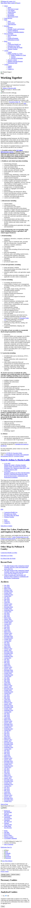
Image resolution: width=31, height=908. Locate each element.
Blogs (5, 41)
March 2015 (7, 775)
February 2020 (8, 685)
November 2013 (8, 799)
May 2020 (7, 681)
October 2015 (8, 764)
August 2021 (7, 658)
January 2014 (7, 796)
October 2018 (8, 708)
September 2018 (8, 710)
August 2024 (7, 611)
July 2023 (6, 625)
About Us (6, 521)
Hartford (6, 814)
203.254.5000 (8, 824)
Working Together (12, 49)
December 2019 (8, 688)
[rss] (6, 851)
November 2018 (8, 707)
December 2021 (8, 651)
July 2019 (6, 695)
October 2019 (8, 690)
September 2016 (8, 747)
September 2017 (8, 729)
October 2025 (8, 593)
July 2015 (6, 769)
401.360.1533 (8, 821)
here (25, 103)
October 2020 (8, 673)
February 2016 (8, 758)
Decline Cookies (15, 874)
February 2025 (8, 604)
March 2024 (7, 617)
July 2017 (6, 732)
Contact (6, 64)
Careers (6, 50)
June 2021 (7, 661)
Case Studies (11, 10)
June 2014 (7, 789)
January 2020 (7, 687)
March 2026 (7, 588)
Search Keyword (5, 806)
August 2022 (7, 641)
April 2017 (7, 736)
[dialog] (15, 870)
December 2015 (8, 761)
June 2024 (7, 614)
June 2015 (7, 770)
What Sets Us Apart (13, 9)
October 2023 (8, 622)
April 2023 (7, 630)
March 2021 (7, 665)
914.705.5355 (8, 827)
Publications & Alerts (13, 40)
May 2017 (7, 735)
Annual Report (12, 12)
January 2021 (7, 668)
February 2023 (8, 633)
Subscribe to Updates (6, 526)
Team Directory (12, 24)
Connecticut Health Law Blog (9, 552)
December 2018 (8, 705)
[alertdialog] (15, 893)
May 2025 (7, 601)
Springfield (7, 817)
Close (2, 906)
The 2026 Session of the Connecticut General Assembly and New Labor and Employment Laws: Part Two (16, 567)
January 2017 (7, 741)
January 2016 (7, 759)
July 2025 (6, 597)
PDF (2, 509)
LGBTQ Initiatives (13, 30)
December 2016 (8, 742)
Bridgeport (7, 811)
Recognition (11, 15)
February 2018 (8, 721)
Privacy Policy (8, 835)
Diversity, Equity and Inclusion (16, 29)
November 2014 (8, 781)
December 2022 (8, 636)
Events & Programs (13, 38)
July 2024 (6, 613)
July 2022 (6, 642)
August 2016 (7, 749)
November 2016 (8, 744)
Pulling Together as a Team (15, 53)
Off (8, 896)
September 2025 (8, 594)
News (9, 36)
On (4, 896)
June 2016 (7, 752)
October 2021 (8, 655)
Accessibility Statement (10, 838)
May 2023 (7, 628)
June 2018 (7, 715)
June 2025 (7, 599)
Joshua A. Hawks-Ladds (9, 88)
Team (5, 19)
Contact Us (11, 69)
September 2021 (8, 656)
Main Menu (4, 3)
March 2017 (7, 738)
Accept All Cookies (6, 876)
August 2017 (7, 730)
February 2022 (8, 648)
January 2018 (7, 722)
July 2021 (6, 659)
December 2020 (8, 670)
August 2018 (7, 712)
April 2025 (7, 602)
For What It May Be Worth (15, 47)
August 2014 (7, 786)
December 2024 (8, 607)
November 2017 (8, 725)
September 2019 (8, 692)
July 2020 (6, 678)
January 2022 (7, 650)
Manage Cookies (8, 837)
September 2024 (8, 610)
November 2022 (8, 638)
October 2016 (8, 745)
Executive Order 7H (14, 102)
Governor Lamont (19, 456)
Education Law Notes (14, 46)
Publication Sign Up (6, 847)
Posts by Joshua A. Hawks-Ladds (15, 460)
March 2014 (7, 793)
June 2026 (7, 587)
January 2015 (7, 778)
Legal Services (8, 18)
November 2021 (8, 653)
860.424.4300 (8, 815)
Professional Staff (12, 63)
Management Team (13, 16)
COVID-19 (9, 453)
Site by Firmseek (8, 844)
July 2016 (6, 750)
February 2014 (8, 795)
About (6, 6)
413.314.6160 (8, 818)
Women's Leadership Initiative (16, 32)
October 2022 (8, 639)
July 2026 (6, 585)
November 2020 (8, 671)
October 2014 (8, 783)
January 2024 (7, 619)
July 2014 (6, 787)
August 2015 (7, 767)
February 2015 (8, 776)
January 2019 (7, 704)
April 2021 (7, 664)
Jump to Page (4, 804)
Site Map (6, 832)
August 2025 (7, 596)
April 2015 (7, 773)
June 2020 (7, 679)
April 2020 (7, 682)
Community (11, 13)
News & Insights (8, 33)
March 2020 (7, 684)
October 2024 (8, 608)
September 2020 (8, 675)
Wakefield (7, 820)
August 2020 (7, 676)
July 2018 (6, 713)
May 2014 (7, 790)
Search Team (11, 23)
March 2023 (7, 631)
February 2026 (8, 590)
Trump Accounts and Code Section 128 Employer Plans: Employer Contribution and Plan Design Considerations (16, 576)
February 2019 (8, 702)
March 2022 (7, 647)
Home (5, 520)
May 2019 (7, 698)
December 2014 (8, 779)
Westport (6, 823)
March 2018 (7, 719)
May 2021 (7, 662)
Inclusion (6, 26)
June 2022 (7, 644)
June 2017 (7, 733)
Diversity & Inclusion (17, 58)
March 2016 (7, 756)
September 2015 (8, 766)
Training (13, 56)
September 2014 (8, 784)
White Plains (7, 826)
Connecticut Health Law (14, 44)
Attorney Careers (12, 60)
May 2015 (7, 772)
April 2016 (7, 755)
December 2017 (8, 724)
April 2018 (7, 718)
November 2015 (8, 762)
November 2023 (8, 621)
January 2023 (7, 634)
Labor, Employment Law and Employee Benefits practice (14, 537)
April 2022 (7, 645)
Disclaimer (7, 833)
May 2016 (7, 753)
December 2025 (8, 591)
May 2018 (7, 716)
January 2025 (7, 605)
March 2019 (7, 701)
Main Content (11, 3)
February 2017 (8, 739)
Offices (10, 67)
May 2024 (7, 616)
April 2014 (7, 792)
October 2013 (8, 801)
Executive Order (17, 453)
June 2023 (7, 627)
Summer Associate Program (15, 61)
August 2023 (7, 624)
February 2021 (8, 667)
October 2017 (8, 727)
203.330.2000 (8, 812)
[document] (15, 893)
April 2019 (7, 699)
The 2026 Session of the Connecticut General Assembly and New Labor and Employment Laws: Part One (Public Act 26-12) (16, 572)
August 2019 (7, 693)
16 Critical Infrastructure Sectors (11, 151)
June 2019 (7, 696)
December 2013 (8, 798)
